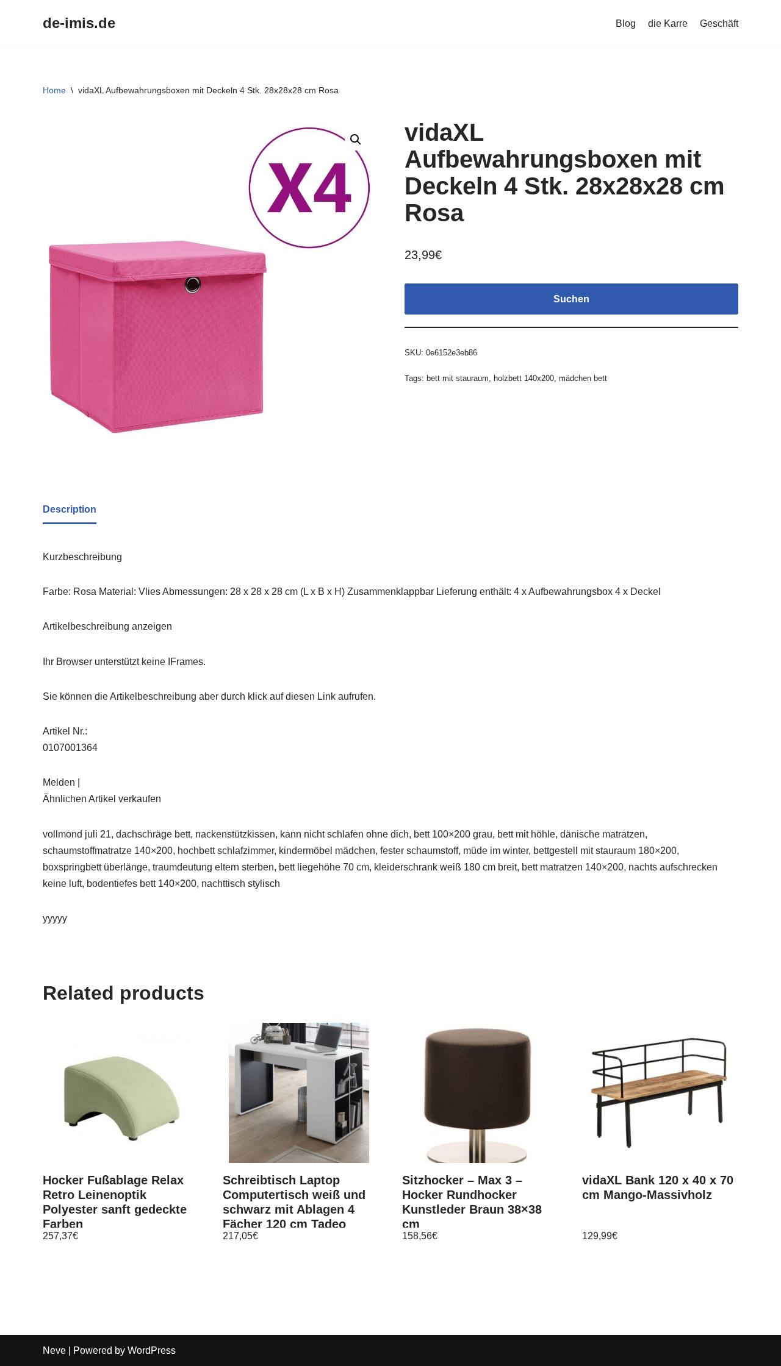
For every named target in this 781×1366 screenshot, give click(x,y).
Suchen (571, 299)
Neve (54, 1350)
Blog (626, 23)
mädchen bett (583, 378)
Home (54, 90)
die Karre (668, 23)
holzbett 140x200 (524, 378)
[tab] (69, 510)
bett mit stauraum (457, 378)
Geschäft (719, 23)
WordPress (152, 1350)
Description (69, 509)
